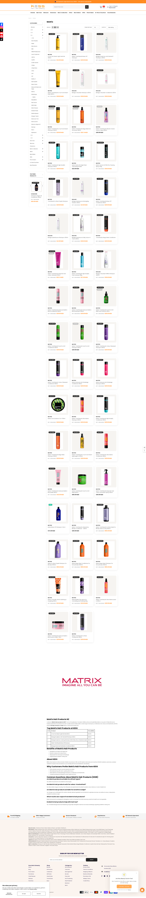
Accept (24, 893)
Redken (112, 833)
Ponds (93, 841)
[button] (36, 27)
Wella (48, 833)
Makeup (59, 839)
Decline (39, 893)
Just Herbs (58, 828)
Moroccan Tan (35, 119)
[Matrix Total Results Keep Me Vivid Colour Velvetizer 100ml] (58, 260)
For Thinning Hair (109, 836)
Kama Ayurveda (53, 841)
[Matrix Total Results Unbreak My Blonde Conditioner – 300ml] (82, 513)
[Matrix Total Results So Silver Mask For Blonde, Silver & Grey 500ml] (106, 513)
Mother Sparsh (34, 113)
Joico (82, 833)
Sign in (110, 6)
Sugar (44, 842)
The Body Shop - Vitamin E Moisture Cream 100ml (63, 831)
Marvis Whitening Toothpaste (45, 832)
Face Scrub (41, 839)
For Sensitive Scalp (99, 836)
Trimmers (52, 845)
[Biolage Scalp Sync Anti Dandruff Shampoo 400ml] (106, 42)
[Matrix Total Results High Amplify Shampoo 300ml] (58, 151)
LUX (32, 76)
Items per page (88, 27)
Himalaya (60, 841)
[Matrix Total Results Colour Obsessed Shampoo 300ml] (106, 332)
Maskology (34, 94)
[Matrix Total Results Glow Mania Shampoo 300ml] (82, 405)
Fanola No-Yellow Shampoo (43, 831)
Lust (32, 73)
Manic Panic (34, 84)
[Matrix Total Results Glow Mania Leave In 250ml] (106, 586)
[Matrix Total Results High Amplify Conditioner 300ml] (106, 405)
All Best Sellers (108, 832)
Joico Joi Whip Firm (99, 832)
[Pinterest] (107, 876)
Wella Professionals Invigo (89, 829)
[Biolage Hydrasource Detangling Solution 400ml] (82, 187)
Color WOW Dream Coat (102, 829)
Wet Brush (63, 828)
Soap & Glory (39, 842)
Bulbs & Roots (51, 828)
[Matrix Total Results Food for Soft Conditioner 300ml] (58, 332)
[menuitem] (36, 82)
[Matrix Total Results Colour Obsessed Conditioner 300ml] (58, 368)
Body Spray (35, 839)
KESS (48, 762)
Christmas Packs (40, 828)
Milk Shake (33, 105)
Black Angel (76, 844)
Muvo (32, 129)
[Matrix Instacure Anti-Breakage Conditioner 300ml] (82, 368)
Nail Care (69, 839)
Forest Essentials (45, 841)
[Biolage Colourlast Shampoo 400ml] (82, 79)
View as (48, 27)
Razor (56, 845)
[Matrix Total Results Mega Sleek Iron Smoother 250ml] (82, 115)
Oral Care (82, 839)
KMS (32, 49)
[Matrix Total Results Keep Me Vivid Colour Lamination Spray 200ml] (106, 477)
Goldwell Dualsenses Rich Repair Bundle (85, 831)
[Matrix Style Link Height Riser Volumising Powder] (82, 151)
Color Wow (103, 833)
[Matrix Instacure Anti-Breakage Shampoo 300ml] (106, 368)
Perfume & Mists (76, 839)
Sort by (104, 27)
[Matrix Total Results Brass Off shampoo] (82, 42)
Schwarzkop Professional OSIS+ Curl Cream (83, 832)
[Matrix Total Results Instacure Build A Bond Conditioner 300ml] (58, 296)
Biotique (38, 841)
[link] (82, 682)
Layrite (33, 59)
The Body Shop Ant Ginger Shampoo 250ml (63, 829)
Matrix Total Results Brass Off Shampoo (60, 743)
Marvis (33, 91)
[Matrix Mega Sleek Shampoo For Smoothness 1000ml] (106, 549)
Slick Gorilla (70, 844)
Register (116, 6)
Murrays (33, 127)
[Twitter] (1, 30)
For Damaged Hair (49, 838)
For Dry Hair (92, 836)
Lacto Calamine (35, 54)
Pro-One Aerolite (40, 835)
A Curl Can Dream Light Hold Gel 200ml (60, 734)
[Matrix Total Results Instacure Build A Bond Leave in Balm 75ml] (58, 622)
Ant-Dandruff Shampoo (66, 836)
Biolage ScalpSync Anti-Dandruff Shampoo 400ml (63, 737)
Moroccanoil (34, 121)
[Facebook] (102, 876)
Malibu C (33, 79)
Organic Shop (32, 842)
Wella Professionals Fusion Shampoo (44, 829)
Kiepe (32, 43)
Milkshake (72, 833)
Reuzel (59, 844)
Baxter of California (85, 844)
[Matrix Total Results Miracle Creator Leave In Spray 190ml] (106, 115)
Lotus (32, 70)
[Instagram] (104, 876)
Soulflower (58, 842)
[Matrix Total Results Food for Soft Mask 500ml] (82, 477)
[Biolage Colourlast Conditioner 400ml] (106, 79)
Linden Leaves (34, 62)
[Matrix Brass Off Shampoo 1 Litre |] (58, 513)
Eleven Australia (32, 835)
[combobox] (69, 7)
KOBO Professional (35, 51)
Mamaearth (34, 81)
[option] (36, 192)
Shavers (42, 845)
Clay (113, 844)
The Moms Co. (99, 841)
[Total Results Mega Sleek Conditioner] (106, 224)
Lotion (38, 845)
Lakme (33, 57)
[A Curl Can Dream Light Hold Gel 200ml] (58, 42)
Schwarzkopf (94, 833)
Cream (34, 845)
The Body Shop (42, 833)
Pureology (63, 833)
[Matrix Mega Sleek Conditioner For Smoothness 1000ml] (82, 549)
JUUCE (108, 833)
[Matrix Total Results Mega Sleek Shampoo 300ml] (58, 441)
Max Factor (34, 102)
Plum (48, 842)
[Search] (71, 7)
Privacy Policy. (33, 889)
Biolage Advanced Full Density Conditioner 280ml (62, 746)
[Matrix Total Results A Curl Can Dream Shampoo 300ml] (58, 115)
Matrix (34, 18)
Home (30, 18)
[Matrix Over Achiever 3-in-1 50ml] (58, 405)
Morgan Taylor (34, 116)
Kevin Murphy (34, 40)
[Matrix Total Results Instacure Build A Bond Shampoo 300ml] (82, 296)
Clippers (47, 845)
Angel (52, 833)
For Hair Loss (31, 838)
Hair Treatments (77, 836)
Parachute (88, 841)
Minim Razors (34, 108)
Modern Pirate (34, 110)
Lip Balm (64, 839)
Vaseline (112, 841)
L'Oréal (33, 65)
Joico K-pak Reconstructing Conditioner (62, 832)
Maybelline (34, 99)
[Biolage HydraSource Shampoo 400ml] (58, 224)
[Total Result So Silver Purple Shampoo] (58, 187)
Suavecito (64, 844)
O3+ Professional (81, 841)
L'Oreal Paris (34, 68)
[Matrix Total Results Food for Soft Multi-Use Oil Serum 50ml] (106, 296)
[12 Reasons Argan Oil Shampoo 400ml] (36, 186)
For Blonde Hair (85, 836)
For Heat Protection (39, 838)
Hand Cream (54, 839)
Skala (46, 828)
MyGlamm (34, 132)
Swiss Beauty (106, 841)
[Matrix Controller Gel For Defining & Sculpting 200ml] (58, 586)
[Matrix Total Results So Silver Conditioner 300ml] (82, 622)
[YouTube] (1, 33)
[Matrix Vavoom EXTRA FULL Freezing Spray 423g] (106, 151)
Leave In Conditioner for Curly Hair (52, 836)
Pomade (110, 844)
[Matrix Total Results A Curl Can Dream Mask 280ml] (58, 79)
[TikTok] (1, 39)
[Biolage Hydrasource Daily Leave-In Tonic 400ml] (82, 224)
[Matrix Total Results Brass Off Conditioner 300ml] (106, 187)
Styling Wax (104, 844)
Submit (91, 859)
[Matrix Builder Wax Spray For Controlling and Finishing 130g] (82, 586)
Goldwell (78, 833)
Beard (30, 845)
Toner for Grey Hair (38, 836)
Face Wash (47, 839)
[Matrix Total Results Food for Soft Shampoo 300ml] (82, 332)
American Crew (41, 844)
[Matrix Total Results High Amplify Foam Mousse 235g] (82, 260)
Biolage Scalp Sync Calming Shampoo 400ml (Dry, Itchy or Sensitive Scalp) (69, 740)
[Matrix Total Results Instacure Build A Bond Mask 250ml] (58, 477)
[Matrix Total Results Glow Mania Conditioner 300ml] (106, 441)
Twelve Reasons (49, 835)
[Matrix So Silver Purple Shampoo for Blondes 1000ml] (58, 549)
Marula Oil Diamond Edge (36, 88)
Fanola (68, 833)
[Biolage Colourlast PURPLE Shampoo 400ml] (106, 260)
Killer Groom (34, 46)
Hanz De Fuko (97, 844)
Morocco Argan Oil (35, 124)
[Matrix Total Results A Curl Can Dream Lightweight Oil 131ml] (82, 441)
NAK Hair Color (78, 829)
